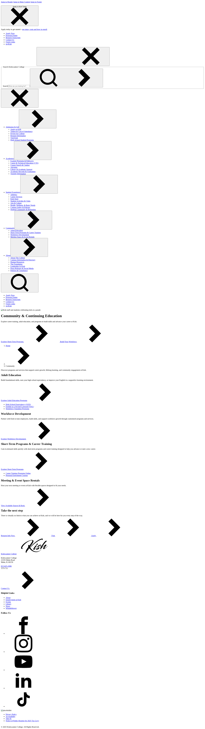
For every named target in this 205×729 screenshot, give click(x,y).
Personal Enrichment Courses (17, 475)
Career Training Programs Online (18, 473)
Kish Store (14, 199)
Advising (13, 167)
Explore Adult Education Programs (14, 400)
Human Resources (17, 262)
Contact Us (10, 40)
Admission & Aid (12, 127)
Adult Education (16, 230)
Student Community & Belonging (23, 210)
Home (8, 346)
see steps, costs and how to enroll (34, 29)
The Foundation (16, 264)
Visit (53, 536)
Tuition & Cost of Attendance (21, 131)
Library (8, 604)
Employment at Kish (13, 600)
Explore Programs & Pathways (22, 161)
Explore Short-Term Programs (12, 342)
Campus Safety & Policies (20, 207)
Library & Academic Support (21, 169)
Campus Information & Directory (22, 260)
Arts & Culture (16, 203)
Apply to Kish (15, 129)
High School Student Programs (22, 140)
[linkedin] (23, 688)
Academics (10, 159)
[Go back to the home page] (19, 65)
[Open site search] (19, 283)
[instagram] (23, 652)
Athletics (13, 195)
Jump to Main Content (21, 2)
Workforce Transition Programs (17, 409)
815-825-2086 (6, 566)
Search (5, 86)
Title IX (9, 719)
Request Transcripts (13, 38)
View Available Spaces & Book (13, 506)
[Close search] (19, 98)
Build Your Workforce (68, 342)
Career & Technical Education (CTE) (24, 163)
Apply (93, 536)
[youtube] (23, 670)
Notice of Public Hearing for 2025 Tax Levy (22, 721)
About (8, 255)
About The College (17, 258)
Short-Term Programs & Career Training (25, 233)
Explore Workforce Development (13, 439)
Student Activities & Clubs (20, 201)
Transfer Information (18, 174)
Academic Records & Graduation (22, 172)
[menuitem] (105, 33)
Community (10, 228)
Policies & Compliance (19, 271)
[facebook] (23, 633)
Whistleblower (11, 608)
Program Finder (11, 36)
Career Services (16, 197)
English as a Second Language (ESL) (20, 407)
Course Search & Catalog (20, 165)
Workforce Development (19, 235)
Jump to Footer (36, 2)
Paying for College (17, 134)
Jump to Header (7, 2)
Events (8, 602)
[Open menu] (73, 56)
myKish (9, 44)
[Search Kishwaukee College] (66, 78)
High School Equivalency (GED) (18, 404)
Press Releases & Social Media (22, 268)
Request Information (18, 136)
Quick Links (10, 42)
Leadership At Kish (17, 266)
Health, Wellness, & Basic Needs (22, 205)
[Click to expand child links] (37, 119)
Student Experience (13, 192)
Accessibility (10, 717)
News (8, 606)
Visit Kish (14, 138)
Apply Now (10, 33)
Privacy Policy (11, 714)
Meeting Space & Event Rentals (22, 237)
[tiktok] (23, 706)
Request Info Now (8, 536)
